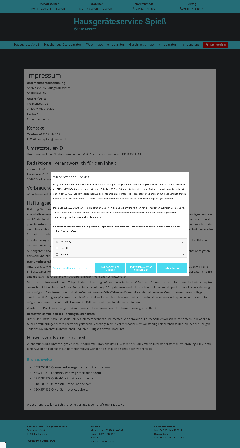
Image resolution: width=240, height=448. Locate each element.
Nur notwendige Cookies (110, 268)
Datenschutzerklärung (64, 268)
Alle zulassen (172, 268)
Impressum (83, 268)
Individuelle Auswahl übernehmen (141, 268)
